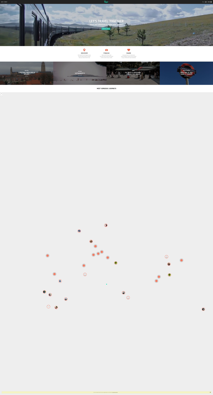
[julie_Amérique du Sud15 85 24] (56, 307)
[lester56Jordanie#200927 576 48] (115, 263)
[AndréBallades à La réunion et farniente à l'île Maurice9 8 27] (128, 297)
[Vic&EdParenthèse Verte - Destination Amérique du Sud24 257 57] (50, 294)
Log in (2, 1)
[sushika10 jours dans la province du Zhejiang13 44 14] (169, 264)
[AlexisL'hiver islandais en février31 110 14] (79, 231)
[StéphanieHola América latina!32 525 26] (44, 291)
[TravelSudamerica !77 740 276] (60, 281)
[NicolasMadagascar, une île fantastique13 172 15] (123, 292)
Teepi (106, 2)
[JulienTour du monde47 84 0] (166, 256)
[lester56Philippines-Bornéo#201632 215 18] (169, 274)
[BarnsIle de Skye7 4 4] (91, 241)
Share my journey (106, 28)
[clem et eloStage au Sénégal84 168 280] (85, 274)
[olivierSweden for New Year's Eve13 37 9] (105, 225)
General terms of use (115, 392)
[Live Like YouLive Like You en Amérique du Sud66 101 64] (48, 306)
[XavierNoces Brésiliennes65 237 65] (65, 299)
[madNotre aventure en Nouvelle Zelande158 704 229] (203, 309)
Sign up (5, 1)
